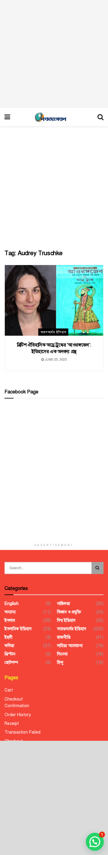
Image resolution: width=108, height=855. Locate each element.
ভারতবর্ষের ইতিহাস (53, 332)
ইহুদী (8, 637)
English (11, 603)
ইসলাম (9, 620)
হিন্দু (60, 662)
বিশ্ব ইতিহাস (66, 620)
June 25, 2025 (55, 360)
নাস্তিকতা (63, 603)
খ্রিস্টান (9, 654)
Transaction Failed (22, 732)
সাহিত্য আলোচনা (69, 645)
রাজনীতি (63, 637)
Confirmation (16, 705)
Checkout (13, 699)
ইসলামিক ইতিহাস (18, 628)
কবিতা (9, 645)
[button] (95, 842)
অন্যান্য (10, 612)
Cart (8, 690)
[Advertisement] (54, 54)
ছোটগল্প (11, 662)
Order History (17, 714)
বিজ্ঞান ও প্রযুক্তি (69, 612)
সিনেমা (62, 654)
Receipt (11, 723)
